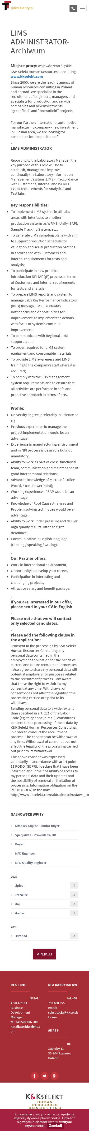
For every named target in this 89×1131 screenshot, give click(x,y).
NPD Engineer (24, 853)
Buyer (19, 844)
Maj (44, 904)
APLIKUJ (44, 954)
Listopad (44, 935)
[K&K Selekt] (17, 8)
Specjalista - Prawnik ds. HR (35, 835)
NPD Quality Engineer (30, 862)
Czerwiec (44, 894)
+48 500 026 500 (26, 1022)
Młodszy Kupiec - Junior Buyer (37, 826)
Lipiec (44, 885)
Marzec (44, 913)
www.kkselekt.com (27, 76)
